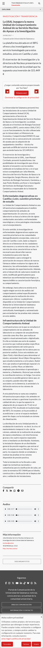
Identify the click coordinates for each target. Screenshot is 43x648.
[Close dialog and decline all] (41, 616)
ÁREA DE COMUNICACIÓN (21, 605)
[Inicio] (23, 4)
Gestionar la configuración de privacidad (22, 97)
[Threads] (32, 583)
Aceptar (36, 644)
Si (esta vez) (21, 93)
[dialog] (21, 631)
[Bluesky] (28, 583)
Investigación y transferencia (20, 16)
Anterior (7, 91)
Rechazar (26, 644)
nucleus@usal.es (8, 543)
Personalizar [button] (7, 644)
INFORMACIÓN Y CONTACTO (21, 610)
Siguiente (36, 91)
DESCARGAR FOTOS (21, 561)
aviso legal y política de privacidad (15, 638)
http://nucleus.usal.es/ (10, 548)
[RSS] (35, 583)
